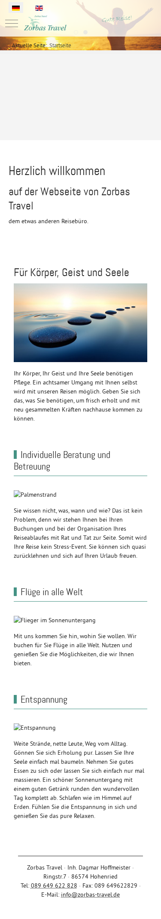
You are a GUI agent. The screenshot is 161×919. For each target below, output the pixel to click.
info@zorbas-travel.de (90, 894)
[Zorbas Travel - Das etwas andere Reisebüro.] (80, 23)
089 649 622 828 (54, 885)
